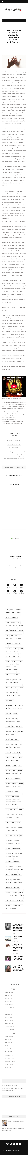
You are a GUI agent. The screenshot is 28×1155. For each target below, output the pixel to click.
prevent (7, 825)
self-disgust (18, 843)
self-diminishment (9, 843)
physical (12, 819)
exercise (18, 721)
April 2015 (7, 1048)
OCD (10, 180)
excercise (8, 718)
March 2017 (8, 998)
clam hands (19, 661)
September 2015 (9, 1033)
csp (12, 687)
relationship (8, 832)
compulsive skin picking (11, 671)
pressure (18, 822)
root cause (12, 835)
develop (21, 705)
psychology (13, 827)
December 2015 (9, 1026)
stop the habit (9, 882)
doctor (23, 454)
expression (8, 726)
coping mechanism (14, 682)
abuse (8, 452)
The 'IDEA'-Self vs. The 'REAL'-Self (12, 398)
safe (21, 835)
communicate (8, 669)
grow (12, 739)
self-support (23, 456)
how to (7, 456)
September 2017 (9, 989)
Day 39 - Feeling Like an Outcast (9, 1085)
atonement (8, 627)
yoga (7, 908)
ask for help (8, 625)
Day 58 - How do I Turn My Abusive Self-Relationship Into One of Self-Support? (18, 947)
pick (17, 819)
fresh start (20, 731)
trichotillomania (9, 897)
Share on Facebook (14, 440)
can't (11, 651)
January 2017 (8, 1004)
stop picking (8, 879)
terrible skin (8, 892)
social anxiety (13, 871)
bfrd (16, 635)
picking (21, 819)
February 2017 (8, 1001)
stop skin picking (11, 458)
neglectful (8, 786)
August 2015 (8, 1036)
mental (20, 773)
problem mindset (15, 825)
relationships (16, 832)
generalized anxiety (10, 736)
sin (21, 864)
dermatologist (9, 705)
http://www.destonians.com (9, 419)
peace (20, 814)
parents (7, 814)
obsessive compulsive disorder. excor (13, 801)
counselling (8, 684)
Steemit (21, 587)
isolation (18, 760)
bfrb (12, 635)
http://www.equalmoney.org (16, 415)
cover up (15, 684)
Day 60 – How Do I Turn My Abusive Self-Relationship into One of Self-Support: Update (18, 927)
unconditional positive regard (16, 900)
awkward (14, 627)
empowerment (9, 716)
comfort (14, 666)
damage (20, 690)
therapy (21, 892)
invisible (14, 757)
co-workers (12, 664)
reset (7, 835)
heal (14, 742)
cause (16, 653)
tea (23, 458)
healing (19, 742)
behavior (21, 630)
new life (20, 786)
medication (8, 773)
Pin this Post (15, 447)
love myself (8, 770)
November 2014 (9, 1058)
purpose (20, 827)
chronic (13, 661)
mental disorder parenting (11, 775)
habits (16, 739)
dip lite (14, 708)
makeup (14, 770)
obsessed (7, 793)
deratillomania (9, 697)
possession (12, 822)
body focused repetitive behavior (13, 640)
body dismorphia (9, 638)
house (7, 747)
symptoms (8, 890)
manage (20, 770)
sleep (22, 869)
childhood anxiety (14, 658)
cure (8, 454)
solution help (14, 874)
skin (5, 458)
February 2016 (8, 1020)
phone (7, 819)
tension (21, 890)
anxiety (7, 617)
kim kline (14, 765)
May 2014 (7, 1067)
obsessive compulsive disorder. (12, 799)
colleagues (8, 666)
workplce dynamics (18, 905)
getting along (19, 736)
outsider (21, 809)
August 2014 (8, 1064)
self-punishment (17, 858)
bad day (20, 627)
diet (6, 708)
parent (17, 812)
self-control (17, 840)
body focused (18, 638)
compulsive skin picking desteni (12, 674)
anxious (7, 622)
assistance (15, 625)
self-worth (8, 864)
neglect (11, 456)
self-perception (9, 858)
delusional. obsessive (10, 695)
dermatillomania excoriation (12, 703)
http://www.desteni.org (18, 414)
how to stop (8, 752)
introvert (8, 757)
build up (15, 648)
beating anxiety (13, 630)
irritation (20, 757)
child (7, 658)
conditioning (8, 679)
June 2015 (7, 1042)
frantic (14, 731)
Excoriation (14, 718)
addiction (19, 612)
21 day (7, 609)
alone (11, 614)
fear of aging (19, 726)
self (11, 838)
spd (20, 874)
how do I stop (17, 747)
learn (20, 765)
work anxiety (8, 905)
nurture (15, 456)
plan (7, 822)
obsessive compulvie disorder (12, 804)
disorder (7, 710)
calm (7, 651)
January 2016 (8, 1023)
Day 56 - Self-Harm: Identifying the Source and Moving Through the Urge (18, 968)
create (20, 684)
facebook (8, 587)
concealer (20, 677)
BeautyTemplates (14, 1150)
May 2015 (7, 1045)
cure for (21, 687)
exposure (19, 723)
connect (15, 679)
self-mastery (8, 856)
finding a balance (9, 729)
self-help (13, 851)
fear (13, 726)
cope (7, 682)
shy (18, 864)
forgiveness (8, 731)
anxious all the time (15, 622)
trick (16, 897)
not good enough (9, 791)
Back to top (21, 1153)
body (11, 452)
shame (14, 864)
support (15, 884)
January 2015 (8, 1055)
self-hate (7, 851)
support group (9, 887)
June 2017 (7, 995)
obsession (13, 793)
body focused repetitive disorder (13, 643)
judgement (8, 765)
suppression (16, 887)
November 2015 (9, 1030)
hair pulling (8, 742)
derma (15, 697)
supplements (18, 458)
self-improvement (9, 853)
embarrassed (8, 713)
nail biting (8, 783)
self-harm (8, 848)
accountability (18, 609)
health (3, 456)
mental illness (17, 778)
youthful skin (13, 908)
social (7, 871)
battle (7, 630)
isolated (12, 760)
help (12, 744)
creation (7, 687)
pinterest (15, 593)
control (20, 679)
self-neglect (16, 856)
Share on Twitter (15, 444)
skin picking (18, 866)
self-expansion (19, 845)
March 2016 (8, 1017)
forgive (17, 729)
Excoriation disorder (10, 721)
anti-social (17, 614)
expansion (13, 723)
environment (17, 716)
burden (21, 648)
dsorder (18, 710)
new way (13, 788)
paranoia (12, 812)
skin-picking (16, 869)
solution (7, 874)
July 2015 (7, 1039)
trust (7, 900)
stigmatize (13, 877)
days (7, 692)
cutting (14, 690)
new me (7, 788)
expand (7, 723)
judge (16, 762)
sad (17, 835)
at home (21, 625)
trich (22, 895)
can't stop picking (9, 653)
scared (7, 838)
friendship (13, 734)
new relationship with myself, (16, 210)
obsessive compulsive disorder (12, 796)
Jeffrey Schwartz (9, 762)
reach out (8, 830)
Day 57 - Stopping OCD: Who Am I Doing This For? (18, 958)
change (15, 452)
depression (19, 695)
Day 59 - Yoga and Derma (18, 937)
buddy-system (9, 648)
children (7, 661)
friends (7, 734)
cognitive (19, 664)
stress (20, 882)
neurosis (14, 786)
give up (7, 739)
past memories (14, 814)
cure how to (8, 690)
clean (7, 664)
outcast (15, 809)
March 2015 (8, 1052)
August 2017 (8, 992)
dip (10, 708)
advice (7, 614)
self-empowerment (10, 845)
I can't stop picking (17, 752)
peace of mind (9, 817)
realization (14, 830)
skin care (11, 866)
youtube (14, 587)
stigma (7, 877)
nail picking (14, 783)
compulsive (16, 669)
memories (14, 773)
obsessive (20, 793)
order (10, 809)
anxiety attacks (14, 617)
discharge (20, 708)
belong (7, 635)
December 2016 (9, 1008)
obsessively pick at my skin (11, 806)
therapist (15, 892)
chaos (19, 656)
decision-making (13, 692)
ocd (18, 456)
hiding (16, 744)
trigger (21, 897)
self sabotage (17, 838)
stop (18, 877)
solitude (20, 871)
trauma (11, 895)
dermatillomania (21, 74)
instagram (21, 593)
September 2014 (9, 1061)
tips (6, 895)
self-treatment (16, 861)
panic (7, 812)
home (21, 744)
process (7, 827)
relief (22, 832)
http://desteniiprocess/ (16, 412)
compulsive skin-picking (11, 677)
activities (7, 612)
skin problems (9, 869)
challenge (8, 656)
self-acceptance (9, 840)
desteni (19, 454)
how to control (14, 749)
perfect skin (16, 817)
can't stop (16, 651)
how (11, 747)
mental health (9, 778)
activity (13, 612)
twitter (7, 593)
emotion (15, 713)
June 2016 (7, 1014)
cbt (20, 653)
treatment (17, 895)
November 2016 (9, 1011)
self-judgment (18, 853)
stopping (15, 882)
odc (6, 809)
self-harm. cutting (16, 848)
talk (13, 890)
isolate (7, 760)
